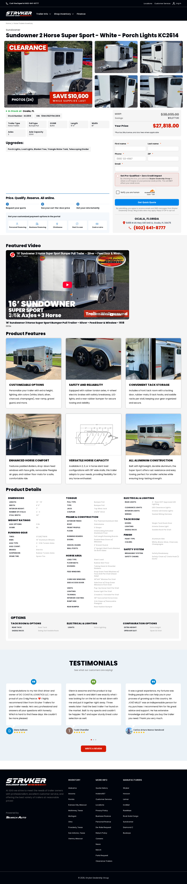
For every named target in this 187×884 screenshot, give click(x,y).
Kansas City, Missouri (77, 805)
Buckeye (127, 833)
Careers (99, 838)
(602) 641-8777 (150, 228)
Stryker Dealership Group (97, 878)
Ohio (70, 821)
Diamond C (128, 827)
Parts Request (102, 855)
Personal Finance (103, 821)
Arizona (71, 793)
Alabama (72, 788)
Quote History (102, 788)
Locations (148, 3)
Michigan (72, 816)
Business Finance (103, 816)
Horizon (126, 793)
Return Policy (101, 833)
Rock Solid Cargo (130, 816)
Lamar (126, 799)
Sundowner (128, 821)
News (98, 844)
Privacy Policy (102, 810)
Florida (71, 799)
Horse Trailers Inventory (23, 23)
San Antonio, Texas (76, 833)
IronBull (126, 805)
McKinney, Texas (75, 810)
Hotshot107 (100, 793)
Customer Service (162, 3)
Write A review (93, 748)
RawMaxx (127, 810)
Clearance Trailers (104, 861)
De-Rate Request (103, 827)
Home (8, 23)
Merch (98, 850)
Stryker (126, 788)
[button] (45, 14)
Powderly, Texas (75, 827)
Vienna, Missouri (75, 838)
